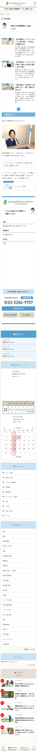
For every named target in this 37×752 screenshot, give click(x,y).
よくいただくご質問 (9, 173)
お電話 (25, 163)
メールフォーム (9, 163)
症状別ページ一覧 (29, 649)
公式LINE (19, 163)
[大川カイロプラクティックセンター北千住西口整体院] (16, 3)
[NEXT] (32, 428)
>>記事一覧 (18, 675)
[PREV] (4, 428)
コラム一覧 (31, 665)
